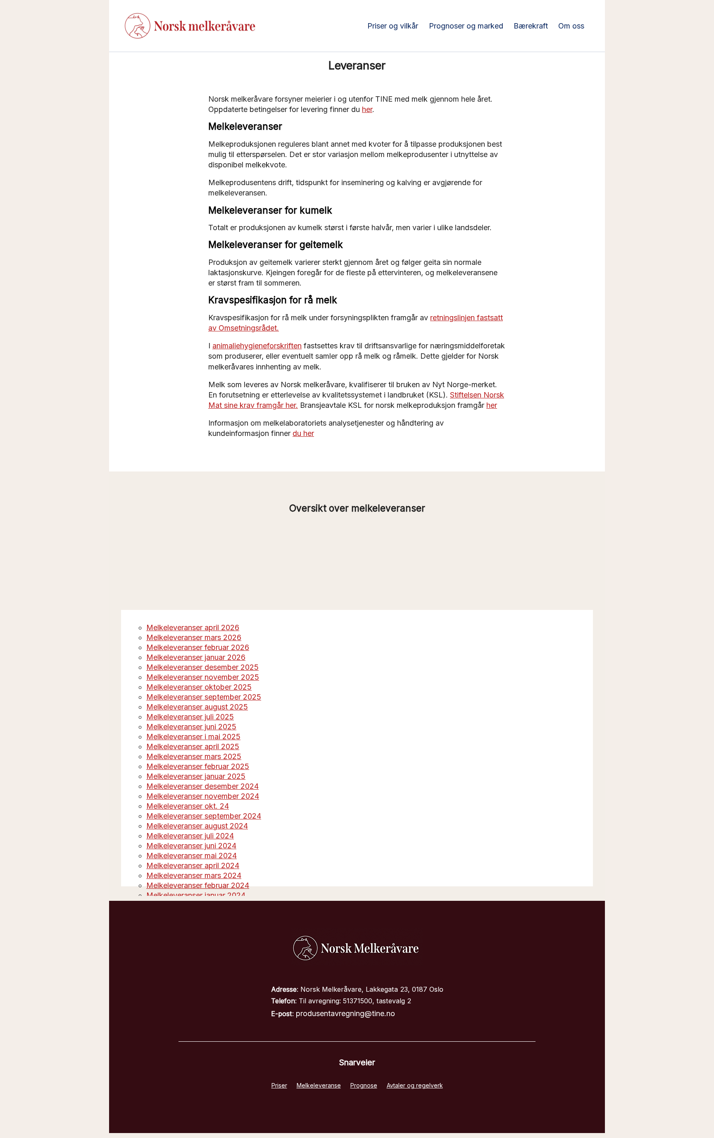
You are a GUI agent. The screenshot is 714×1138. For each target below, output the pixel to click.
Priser (279, 1085)
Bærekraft (531, 25)
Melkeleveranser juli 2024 (190, 835)
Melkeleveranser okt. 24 (187, 806)
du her (303, 433)
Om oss (571, 25)
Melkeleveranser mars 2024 (193, 875)
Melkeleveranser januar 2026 (195, 657)
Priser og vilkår (392, 25)
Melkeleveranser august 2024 (197, 825)
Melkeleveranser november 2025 (202, 677)
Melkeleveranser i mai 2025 (193, 736)
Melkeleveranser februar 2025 (197, 766)
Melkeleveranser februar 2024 (197, 885)
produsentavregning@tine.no (345, 1013)
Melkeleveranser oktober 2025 (199, 687)
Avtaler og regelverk (415, 1085)
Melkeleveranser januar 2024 (195, 895)
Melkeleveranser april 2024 (192, 865)
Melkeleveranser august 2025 (197, 706)
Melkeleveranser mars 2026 (193, 637)
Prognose (363, 1085)
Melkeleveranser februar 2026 (197, 647)
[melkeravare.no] (357, 963)
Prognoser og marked (466, 25)
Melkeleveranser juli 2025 (190, 716)
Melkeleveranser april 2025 (192, 746)
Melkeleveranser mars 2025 (193, 756)
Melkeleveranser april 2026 (192, 627)
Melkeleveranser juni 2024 (191, 845)
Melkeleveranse (319, 1085)
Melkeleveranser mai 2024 (191, 855)
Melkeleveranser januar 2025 (195, 776)
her (367, 109)
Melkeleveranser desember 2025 (202, 667)
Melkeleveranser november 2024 (202, 796)
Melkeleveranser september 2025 (203, 697)
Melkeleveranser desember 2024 (202, 786)
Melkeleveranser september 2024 (203, 816)
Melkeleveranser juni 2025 (191, 726)
